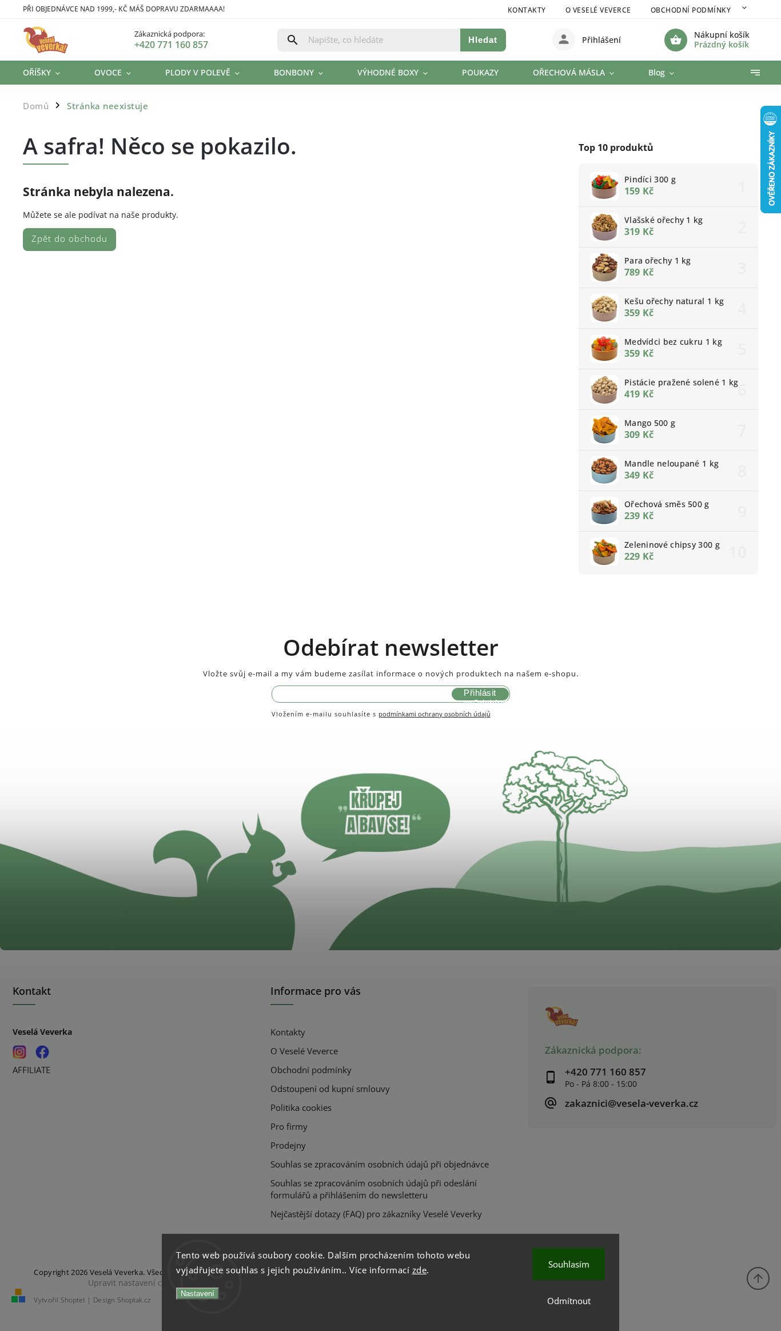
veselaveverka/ (20, 1052)
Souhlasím (568, 1264)
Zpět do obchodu (69, 239)
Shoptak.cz (134, 1300)
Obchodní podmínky (691, 10)
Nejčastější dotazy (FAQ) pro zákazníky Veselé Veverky (376, 1214)
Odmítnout (569, 1300)
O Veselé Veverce (598, 10)
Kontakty (527, 10)
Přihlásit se (479, 694)
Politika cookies (301, 1108)
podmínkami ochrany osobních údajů (434, 714)
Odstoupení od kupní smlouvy (330, 1089)
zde (419, 1270)
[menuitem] (50, 73)
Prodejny (288, 1145)
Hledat (482, 40)
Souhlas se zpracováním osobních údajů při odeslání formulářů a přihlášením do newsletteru (373, 1189)
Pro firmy (289, 1127)
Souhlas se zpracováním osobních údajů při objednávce (379, 1164)
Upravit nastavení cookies (137, 1282)
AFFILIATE (31, 1070)
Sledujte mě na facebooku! (42, 1052)
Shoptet (73, 1300)
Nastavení (197, 1293)
